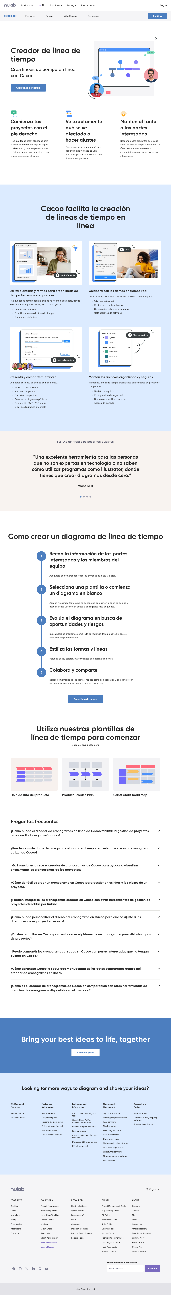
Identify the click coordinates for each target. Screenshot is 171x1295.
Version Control (47, 1220)
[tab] (80, 497)
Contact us (137, 1224)
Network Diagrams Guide (113, 1238)
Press (134, 1220)
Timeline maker (109, 1126)
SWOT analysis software (52, 1135)
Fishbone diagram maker (52, 1122)
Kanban (44, 1224)
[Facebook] (13, 1268)
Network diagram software (84, 1127)
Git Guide (106, 1215)
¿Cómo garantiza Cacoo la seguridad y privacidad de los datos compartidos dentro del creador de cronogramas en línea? (76, 971)
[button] (153, 1189)
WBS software (109, 1160)
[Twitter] (27, 1269)
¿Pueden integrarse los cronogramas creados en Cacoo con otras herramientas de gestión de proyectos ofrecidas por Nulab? (80, 902)
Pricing (49, 16)
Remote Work (47, 1233)
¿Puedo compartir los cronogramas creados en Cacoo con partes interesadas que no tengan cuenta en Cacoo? (80, 953)
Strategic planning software (115, 1156)
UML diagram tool (80, 1146)
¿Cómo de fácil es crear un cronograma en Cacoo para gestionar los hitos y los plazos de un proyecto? (79, 885)
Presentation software (143, 1124)
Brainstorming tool (49, 1113)
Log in (163, 5)
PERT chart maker (49, 1130)
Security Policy (138, 1238)
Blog (134, 1215)
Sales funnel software (112, 1152)
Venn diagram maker (112, 1130)
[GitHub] (40, 1268)
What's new (70, 16)
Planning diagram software (115, 1117)
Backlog (14, 1206)
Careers (135, 1210)
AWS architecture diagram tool (84, 1114)
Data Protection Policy (141, 1233)
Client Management (49, 1238)
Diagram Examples (79, 1229)
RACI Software (109, 1122)
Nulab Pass (15, 1215)
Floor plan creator (111, 1135)
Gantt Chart (46, 1229)
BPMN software (17, 1113)
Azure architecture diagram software (84, 1136)
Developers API (77, 1215)
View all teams (47, 1247)
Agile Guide (107, 1224)
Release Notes (77, 1238)
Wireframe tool (140, 1113)
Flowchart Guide (109, 1251)
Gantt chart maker (111, 1139)
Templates (93, 16)
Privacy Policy (138, 1242)
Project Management (50, 1206)
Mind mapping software (113, 1147)
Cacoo (13, 1210)
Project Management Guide (114, 1206)
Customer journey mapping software (145, 1118)
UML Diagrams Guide (111, 1242)
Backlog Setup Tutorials (81, 1233)
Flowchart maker (18, 1117)
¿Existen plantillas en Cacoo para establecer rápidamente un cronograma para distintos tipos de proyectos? (81, 936)
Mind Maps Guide (109, 1247)
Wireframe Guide (109, 1220)
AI (43, 5)
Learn (73, 1220)
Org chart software (111, 1113)
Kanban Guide (108, 1233)
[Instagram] (20, 1268)
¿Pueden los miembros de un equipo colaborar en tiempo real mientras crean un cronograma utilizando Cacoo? (80, 850)
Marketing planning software (115, 1143)
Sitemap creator (79, 1131)
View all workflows (49, 1242)
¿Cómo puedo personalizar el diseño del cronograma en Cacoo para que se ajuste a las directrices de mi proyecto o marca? (76, 919)
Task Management (49, 1210)
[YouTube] (46, 1269)
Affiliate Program (139, 1229)
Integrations (16, 1229)
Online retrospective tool (52, 1126)
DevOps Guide (108, 1229)
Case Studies (16, 1224)
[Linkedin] (33, 1269)
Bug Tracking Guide (110, 1210)
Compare (75, 1224)
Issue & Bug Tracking (50, 1215)
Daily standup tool (49, 1117)
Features (30, 16)
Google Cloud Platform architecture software (82, 1121)
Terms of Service (139, 1251)
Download (15, 1233)
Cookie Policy (137, 1247)
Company (136, 1206)
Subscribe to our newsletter (122, 1262)
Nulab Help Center (79, 1206)
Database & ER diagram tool (84, 1142)
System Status (77, 1210)
